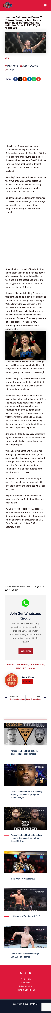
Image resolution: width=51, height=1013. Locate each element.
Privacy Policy (25, 986)
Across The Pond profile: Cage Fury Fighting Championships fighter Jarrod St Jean (26, 838)
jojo (32, 664)
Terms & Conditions (25, 990)
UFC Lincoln (28, 668)
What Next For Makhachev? (23, 878)
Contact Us (26, 979)
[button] (15, 79)
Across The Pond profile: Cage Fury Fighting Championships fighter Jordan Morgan (26, 794)
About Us (25, 983)
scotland (40, 664)
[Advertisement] (25, 119)
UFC (18, 668)
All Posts (27, 682)
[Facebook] (21, 973)
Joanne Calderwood (17, 664)
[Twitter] (25, 973)
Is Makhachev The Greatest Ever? (25, 916)
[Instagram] (30, 973)
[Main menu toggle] (45, 5)
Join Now (25, 651)
